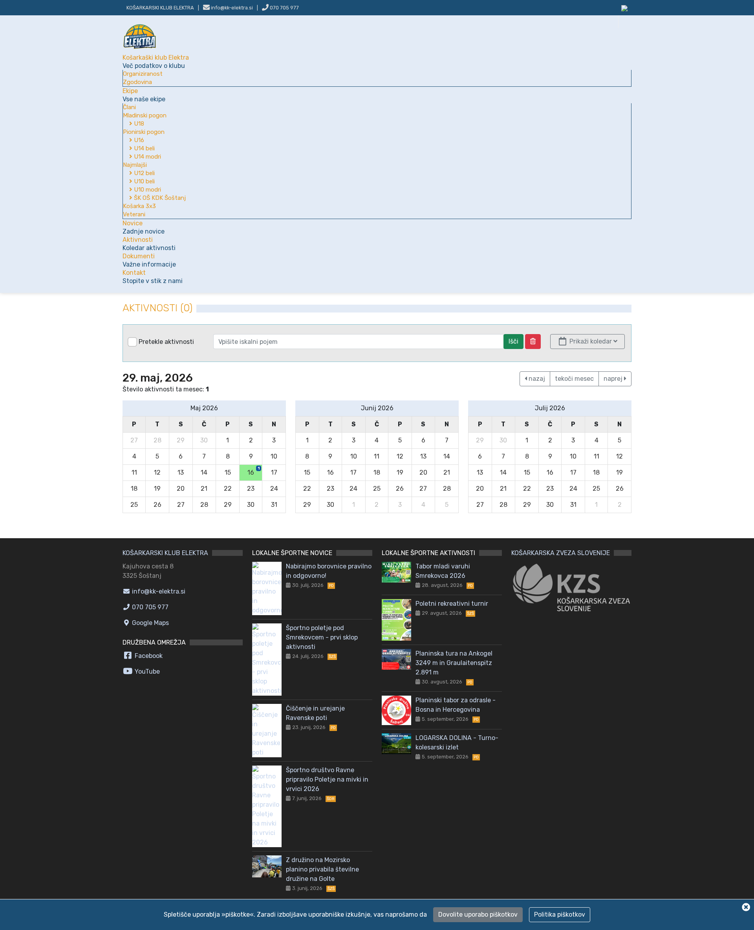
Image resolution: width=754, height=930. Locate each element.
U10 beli (143, 181)
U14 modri (146, 156)
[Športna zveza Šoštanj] (624, 8)
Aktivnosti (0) (157, 308)
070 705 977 (284, 8)
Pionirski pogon (144, 131)
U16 (138, 140)
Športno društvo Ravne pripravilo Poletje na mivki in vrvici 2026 (327, 779)
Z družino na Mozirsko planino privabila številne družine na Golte (322, 869)
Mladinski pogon (145, 115)
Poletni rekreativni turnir (451, 603)
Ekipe (144, 95)
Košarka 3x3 (139, 206)
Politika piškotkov (559, 914)
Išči (513, 341)
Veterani (134, 214)
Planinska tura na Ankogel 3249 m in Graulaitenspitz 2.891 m (453, 663)
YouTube (146, 671)
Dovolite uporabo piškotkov (478, 914)
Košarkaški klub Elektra (156, 61)
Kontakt (153, 277)
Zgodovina (137, 82)
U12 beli (143, 173)
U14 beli (143, 148)
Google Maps (149, 623)
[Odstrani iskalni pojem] (533, 341)
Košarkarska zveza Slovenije (560, 553)
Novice (144, 227)
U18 (138, 123)
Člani (129, 107)
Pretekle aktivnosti (166, 341)
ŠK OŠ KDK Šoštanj (159, 197)
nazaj (536, 378)
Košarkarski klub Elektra (160, 8)
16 (253, 471)
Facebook (148, 656)
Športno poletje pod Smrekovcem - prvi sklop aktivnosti (322, 637)
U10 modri (146, 189)
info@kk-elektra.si (157, 591)
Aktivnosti (149, 244)
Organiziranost (143, 73)
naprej (614, 378)
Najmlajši (135, 164)
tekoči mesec (574, 378)
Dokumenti (149, 260)
